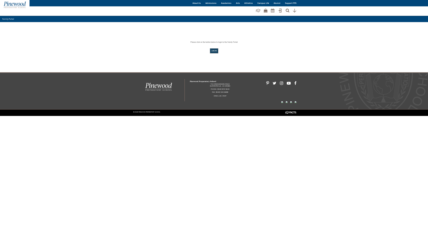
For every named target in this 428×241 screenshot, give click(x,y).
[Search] (287, 11)
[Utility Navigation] (295, 11)
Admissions (210, 3)
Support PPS (290, 3)
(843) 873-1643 (223, 89)
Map (224, 96)
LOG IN (214, 51)
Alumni (277, 3)
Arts (238, 3)
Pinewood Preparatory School (149, 112)
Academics (226, 3)
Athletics (248, 3)
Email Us (217, 96)
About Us (196, 3)
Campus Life (263, 3)
